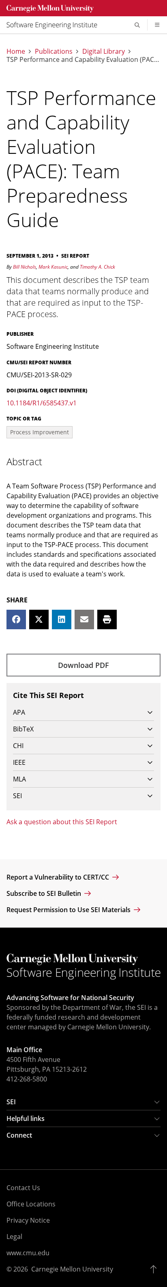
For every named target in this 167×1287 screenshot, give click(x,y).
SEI (11, 1101)
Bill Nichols (24, 266)
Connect (19, 1135)
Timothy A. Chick (97, 266)
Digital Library (103, 51)
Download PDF (83, 665)
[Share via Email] (84, 619)
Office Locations (31, 1203)
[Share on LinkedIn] (61, 619)
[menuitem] (55, 25)
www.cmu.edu (27, 1252)
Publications (54, 51)
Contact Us (23, 1187)
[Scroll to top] (155, 1269)
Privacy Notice (28, 1220)
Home (15, 51)
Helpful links (25, 1118)
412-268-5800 (26, 1079)
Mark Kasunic (53, 266)
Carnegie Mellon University (72, 1269)
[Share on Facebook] (16, 619)
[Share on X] (39, 619)
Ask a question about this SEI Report (61, 821)
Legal (14, 1236)
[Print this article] (107, 619)
